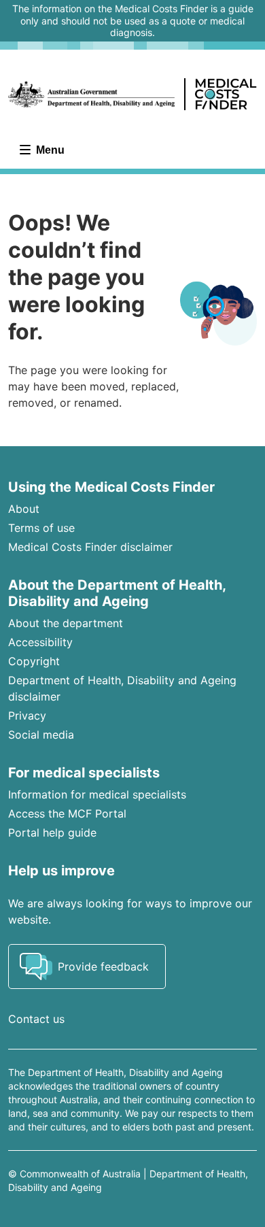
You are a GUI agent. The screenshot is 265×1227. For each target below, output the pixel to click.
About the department (65, 623)
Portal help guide (52, 832)
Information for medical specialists (97, 794)
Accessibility (40, 642)
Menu (49, 150)
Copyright (34, 661)
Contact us (36, 1019)
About (23, 509)
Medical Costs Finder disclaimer (90, 547)
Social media (41, 734)
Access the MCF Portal (67, 813)
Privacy (27, 715)
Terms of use (41, 528)
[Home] (132, 95)
